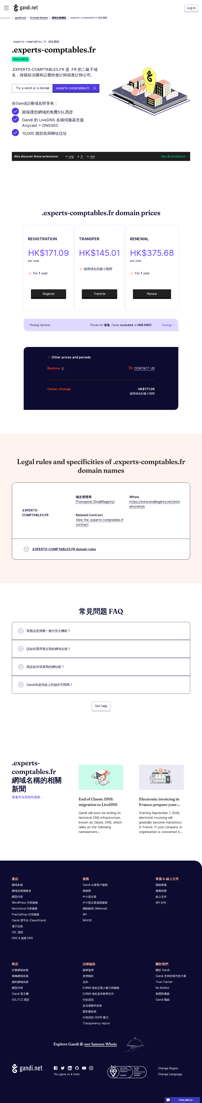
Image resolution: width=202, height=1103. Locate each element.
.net (92, 156)
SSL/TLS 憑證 (20, 999)
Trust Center (164, 981)
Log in (191, 8)
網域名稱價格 (59, 17)
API (85, 914)
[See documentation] (62, 368)
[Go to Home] (26, 7)
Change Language (170, 1074)
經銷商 (87, 890)
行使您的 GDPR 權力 (95, 1017)
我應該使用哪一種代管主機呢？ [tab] (48, 631)
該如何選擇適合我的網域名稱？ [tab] (48, 649)
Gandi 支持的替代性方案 (171, 976)
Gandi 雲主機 (20, 993)
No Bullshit (162, 987)
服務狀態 (161, 890)
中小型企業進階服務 (95, 902)
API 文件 (161, 902)
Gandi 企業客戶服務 (95, 884)
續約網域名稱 (20, 981)
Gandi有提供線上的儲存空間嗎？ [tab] (49, 685)
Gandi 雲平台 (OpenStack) (29, 920)
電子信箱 (17, 926)
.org (71, 156)
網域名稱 (17, 884)
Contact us (144, 368)
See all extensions (173, 156)
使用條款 (88, 976)
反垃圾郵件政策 (92, 1005)
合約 (85, 981)
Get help (101, 706)
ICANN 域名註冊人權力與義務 (101, 987)
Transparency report (96, 1023)
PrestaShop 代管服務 (25, 914)
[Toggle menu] (6, 8)
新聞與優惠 (162, 993)
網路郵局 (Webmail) (95, 908)
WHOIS (87, 920)
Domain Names (39, 17)
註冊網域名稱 (20, 970)
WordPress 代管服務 (25, 902)
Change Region (168, 1068)
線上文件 (161, 896)
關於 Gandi (163, 970)
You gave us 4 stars (67, 1074)
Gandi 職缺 (163, 999)
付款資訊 (88, 999)
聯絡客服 (161, 884)
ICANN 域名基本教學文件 (98, 993)
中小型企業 (89, 896)
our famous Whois (100, 1043)
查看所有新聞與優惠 (26, 797)
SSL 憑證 (17, 932)
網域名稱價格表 (21, 890)
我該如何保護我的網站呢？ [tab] (45, 667)
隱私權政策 (89, 1011)
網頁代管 (17, 896)
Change (167, 325)
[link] (56, 1068)
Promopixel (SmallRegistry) (95, 502)
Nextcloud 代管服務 (24, 908)
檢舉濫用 (88, 970)
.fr (81, 156)
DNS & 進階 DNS (22, 938)
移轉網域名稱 (20, 976)
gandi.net (20, 17)
